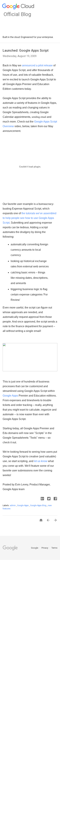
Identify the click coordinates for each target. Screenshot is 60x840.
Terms (54, 548)
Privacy (45, 548)
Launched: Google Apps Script (25, 50)
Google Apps (10, 395)
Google (35, 548)
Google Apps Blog (38, 505)
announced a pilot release (37, 65)
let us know (40, 461)
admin (13, 505)
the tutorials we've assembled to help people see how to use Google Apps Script (29, 218)
